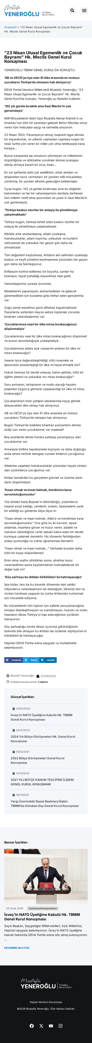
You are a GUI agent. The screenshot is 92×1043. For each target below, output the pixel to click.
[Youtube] (51, 1026)
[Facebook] (31, 1026)
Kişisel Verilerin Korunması (46, 1002)
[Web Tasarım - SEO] (9, 1015)
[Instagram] (60, 1026)
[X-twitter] (41, 1026)
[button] (84, 10)
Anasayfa (10, 27)
